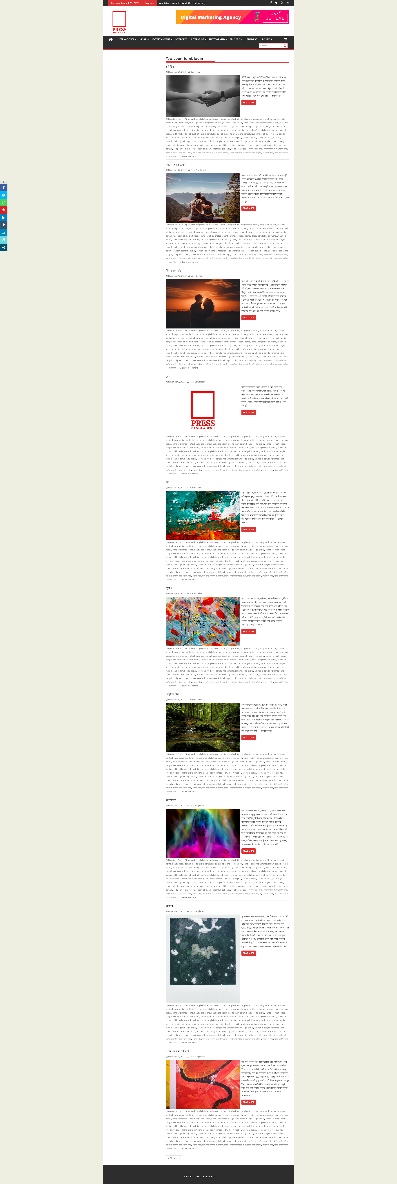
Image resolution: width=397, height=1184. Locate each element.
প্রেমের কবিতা (196, 152)
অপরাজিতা (171, 800)
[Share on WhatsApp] (3, 202)
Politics (267, 39)
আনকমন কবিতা (268, 148)
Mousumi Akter (196, 487)
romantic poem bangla (206, 145)
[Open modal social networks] (3, 247)
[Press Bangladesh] (111, 39)
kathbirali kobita (180, 134)
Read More (248, 102)
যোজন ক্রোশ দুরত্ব (175, 165)
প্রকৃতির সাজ (172, 694)
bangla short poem (236, 126)
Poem (180, 119)
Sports (143, 39)
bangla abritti (233, 119)
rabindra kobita (249, 137)
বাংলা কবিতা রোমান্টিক (222, 152)
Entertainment (161, 39)
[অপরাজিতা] (203, 810)
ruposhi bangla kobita (257, 145)
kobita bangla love (228, 134)
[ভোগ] (203, 386)
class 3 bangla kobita (260, 130)
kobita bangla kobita (210, 134)
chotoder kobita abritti (240, 130)
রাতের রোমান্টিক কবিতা (281, 152)
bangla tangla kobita (255, 126)
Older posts (175, 1158)
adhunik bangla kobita (198, 119)
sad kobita (273, 145)
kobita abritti (193, 134)
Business (252, 39)
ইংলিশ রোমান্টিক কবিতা (280, 148)
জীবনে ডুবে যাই (173, 270)
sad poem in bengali (183, 148)
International (125, 39)
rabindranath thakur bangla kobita (238, 141)
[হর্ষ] (203, 492)
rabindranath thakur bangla (210, 141)
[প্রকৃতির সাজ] (203, 704)
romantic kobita (188, 145)
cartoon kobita (207, 130)
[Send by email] (3, 232)
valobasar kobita (200, 148)
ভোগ (168, 376)
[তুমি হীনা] (203, 77)
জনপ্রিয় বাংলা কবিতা (172, 152)
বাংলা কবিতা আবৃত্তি (208, 152)
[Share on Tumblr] (3, 225)
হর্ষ (167, 482)
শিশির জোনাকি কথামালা (177, 1051)
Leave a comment (190, 156)
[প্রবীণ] (203, 598)
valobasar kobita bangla (219, 148)
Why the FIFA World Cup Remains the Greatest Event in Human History (197, 3)
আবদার (169, 906)
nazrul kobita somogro (192, 137)
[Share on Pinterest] (3, 210)
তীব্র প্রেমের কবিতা (185, 152)
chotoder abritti (222, 130)
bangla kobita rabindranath (230, 122)
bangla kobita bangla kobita (204, 122)
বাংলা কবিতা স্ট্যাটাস (236, 152)
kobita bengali (244, 134)
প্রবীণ (169, 588)
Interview (181, 39)
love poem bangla (277, 134)
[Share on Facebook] (3, 187)
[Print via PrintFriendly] (3, 240)
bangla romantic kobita (183, 126)
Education (236, 39)
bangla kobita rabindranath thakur (258, 122)
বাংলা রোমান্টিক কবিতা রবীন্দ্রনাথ (252, 152)
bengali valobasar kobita (177, 130)
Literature (197, 39)
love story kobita (173, 137)
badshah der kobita (217, 119)
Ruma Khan (195, 72)
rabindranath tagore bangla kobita (181, 141)
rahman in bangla (262, 141)
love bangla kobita (259, 134)
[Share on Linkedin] (3, 217)
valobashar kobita (240, 148)
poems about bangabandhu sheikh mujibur (222, 137)
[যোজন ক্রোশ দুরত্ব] (203, 175)
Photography (217, 39)
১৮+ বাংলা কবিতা (171, 156)
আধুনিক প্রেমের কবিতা (255, 148)
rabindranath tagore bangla (270, 137)
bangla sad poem (219, 126)
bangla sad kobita (202, 126)
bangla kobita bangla (181, 122)
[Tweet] (3, 195)
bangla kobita (266, 119)
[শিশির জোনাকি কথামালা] (203, 1061)
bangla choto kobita (249, 119)
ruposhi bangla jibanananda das (232, 145)
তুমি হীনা (170, 66)
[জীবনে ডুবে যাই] (203, 281)
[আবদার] (203, 916)
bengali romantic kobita (275, 126)
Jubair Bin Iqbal (197, 276)
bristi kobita (194, 130)
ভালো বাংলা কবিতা (268, 152)
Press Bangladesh (198, 170)
